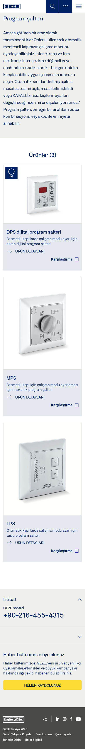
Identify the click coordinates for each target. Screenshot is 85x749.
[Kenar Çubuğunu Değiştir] (65, 6)
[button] (45, 719)
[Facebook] (71, 719)
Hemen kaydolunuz (42, 685)
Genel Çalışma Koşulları (18, 734)
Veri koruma (44, 734)
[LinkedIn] (57, 719)
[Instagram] (64, 719)
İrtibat (10, 599)
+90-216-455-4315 (33, 615)
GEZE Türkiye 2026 (15, 729)
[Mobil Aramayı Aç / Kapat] (52, 6)
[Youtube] (78, 719)
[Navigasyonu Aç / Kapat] (78, 6)
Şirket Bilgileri (33, 739)
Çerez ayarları (64, 734)
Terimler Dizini (12, 739)
